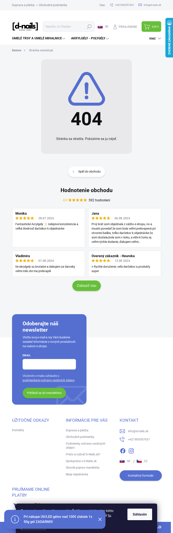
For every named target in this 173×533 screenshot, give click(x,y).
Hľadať (89, 26)
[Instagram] (131, 450)
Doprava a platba (23, 5)
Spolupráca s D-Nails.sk (81, 461)
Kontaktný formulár (141, 475)
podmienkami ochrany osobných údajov (49, 380)
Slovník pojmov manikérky (83, 467)
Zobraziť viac (86, 286)
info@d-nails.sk (138, 431)
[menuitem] (39, 38)
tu (109, 515)
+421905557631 (139, 439)
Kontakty (18, 430)
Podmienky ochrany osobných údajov (85, 445)
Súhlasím (140, 514)
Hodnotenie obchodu (87, 190)
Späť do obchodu (89, 171)
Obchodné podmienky (53, 5)
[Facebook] (123, 450)
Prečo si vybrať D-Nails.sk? (83, 454)
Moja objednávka (77, 474)
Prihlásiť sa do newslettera (44, 393)
